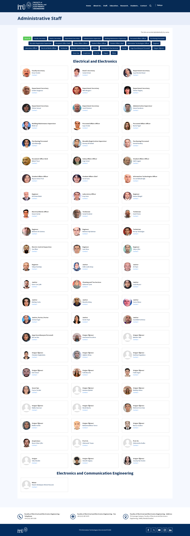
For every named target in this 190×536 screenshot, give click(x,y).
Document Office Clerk (63, 43)
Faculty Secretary (40, 38)
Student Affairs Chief (117, 43)
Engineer (156, 43)
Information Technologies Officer (138, 43)
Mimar (114, 53)
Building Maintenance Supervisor (115, 38)
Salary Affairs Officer (81, 43)
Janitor (95, 48)
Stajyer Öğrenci (159, 48)
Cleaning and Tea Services (109, 48)
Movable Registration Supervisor (41, 43)
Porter (124, 48)
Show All (27, 38)
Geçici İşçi (76, 53)
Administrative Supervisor (92, 38)
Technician (63, 48)
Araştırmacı (86, 53)
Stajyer (105, 53)
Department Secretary (72, 38)
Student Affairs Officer (99, 43)
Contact (34, 75)
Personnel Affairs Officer (138, 38)
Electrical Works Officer (49, 48)
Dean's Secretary (55, 38)
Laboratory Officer (31, 48)
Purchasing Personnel (157, 38)
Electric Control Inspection (80, 48)
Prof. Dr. (97, 53)
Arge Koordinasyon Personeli (140, 48)
